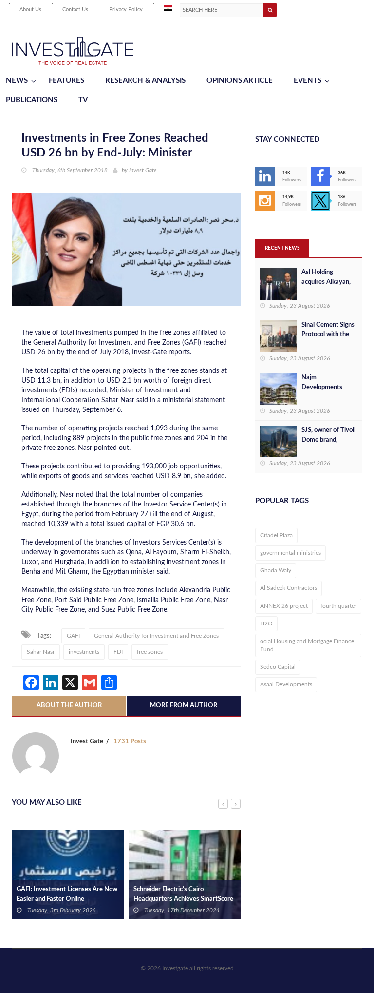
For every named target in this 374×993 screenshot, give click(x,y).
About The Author (69, 705)
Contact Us (75, 9)
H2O (266, 623)
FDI (118, 652)
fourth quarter (338, 606)
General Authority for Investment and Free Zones (156, 636)
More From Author (183, 705)
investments (84, 652)
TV (83, 100)
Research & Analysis (145, 80)
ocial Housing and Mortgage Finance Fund (307, 645)
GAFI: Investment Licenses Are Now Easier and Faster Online (67, 894)
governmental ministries (290, 553)
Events (307, 80)
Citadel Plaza (276, 535)
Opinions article (239, 80)
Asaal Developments (286, 684)
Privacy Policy (126, 9)
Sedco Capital (278, 667)
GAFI (73, 636)
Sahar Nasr (41, 652)
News (17, 80)
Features (66, 80)
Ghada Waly (275, 570)
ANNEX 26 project (284, 606)
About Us (30, 9)
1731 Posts (129, 742)
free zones (150, 652)
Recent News (282, 248)
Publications (31, 100)
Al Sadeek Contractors (288, 588)
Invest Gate (143, 170)
